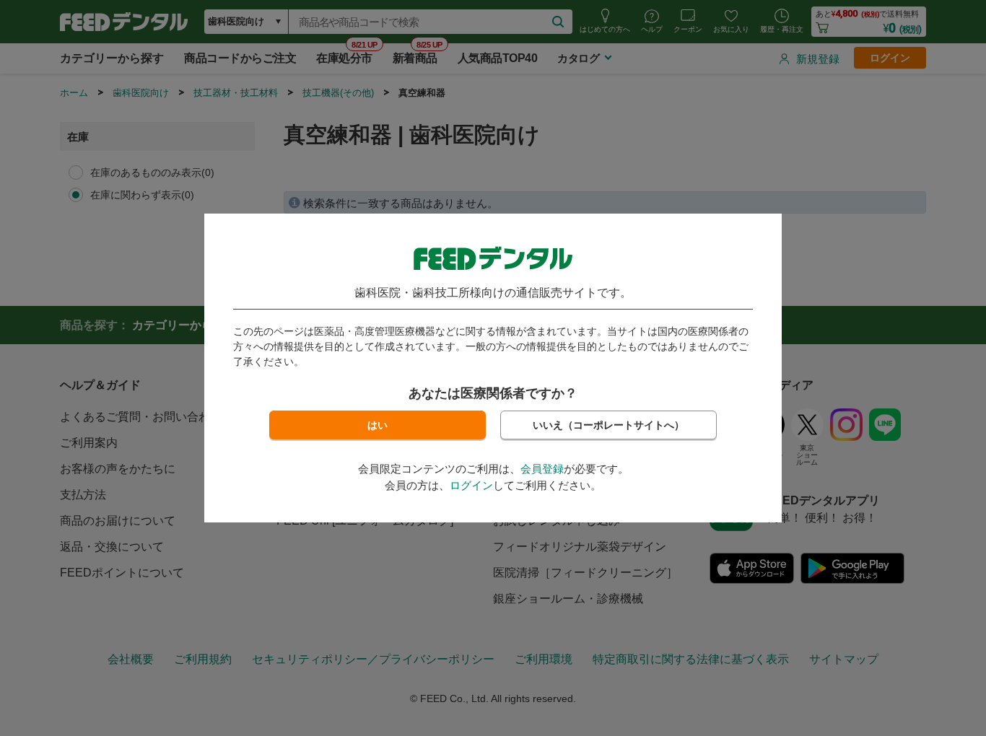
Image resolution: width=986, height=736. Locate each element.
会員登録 (542, 469)
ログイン (471, 485)
